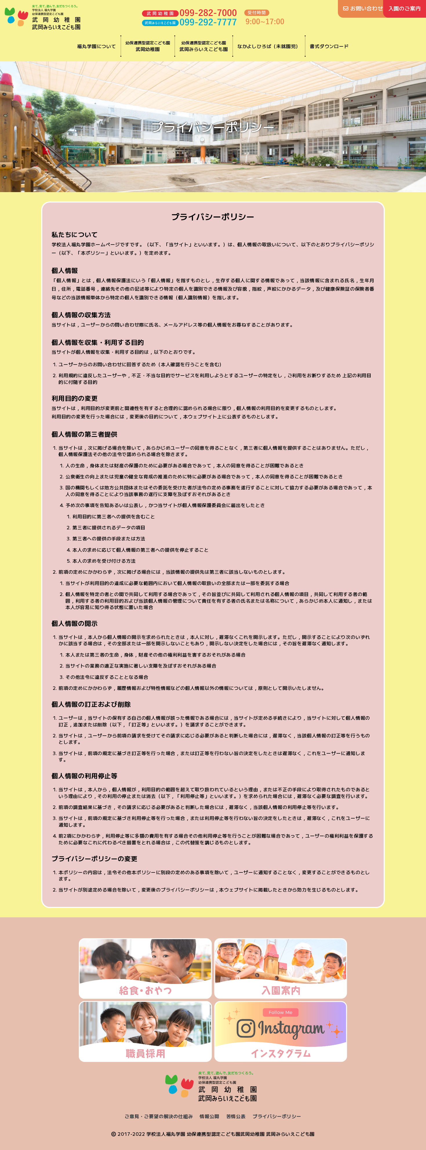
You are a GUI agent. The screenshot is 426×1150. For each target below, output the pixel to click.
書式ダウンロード (329, 46)
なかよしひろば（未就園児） (269, 46)
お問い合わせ (366, 8)
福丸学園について (96, 46)
